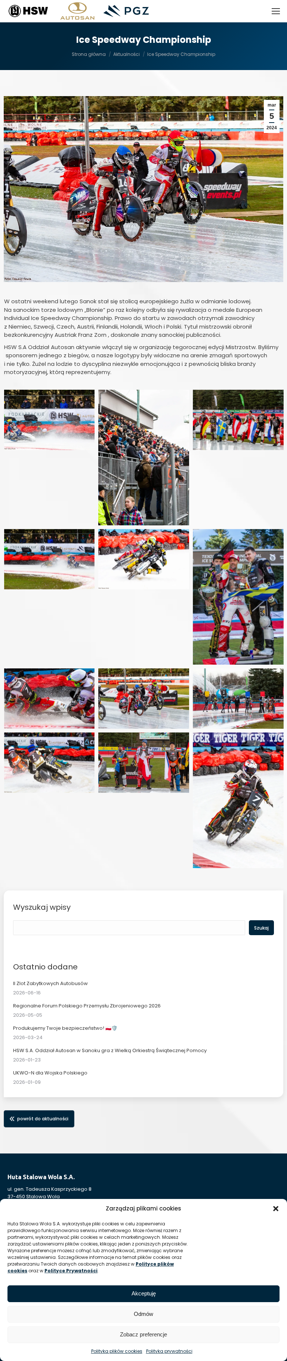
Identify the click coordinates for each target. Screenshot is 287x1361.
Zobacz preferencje (143, 1334)
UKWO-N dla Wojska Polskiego (50, 1072)
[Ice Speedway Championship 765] (143, 698)
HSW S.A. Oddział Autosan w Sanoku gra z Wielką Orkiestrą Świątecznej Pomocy (110, 1050)
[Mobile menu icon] (275, 11)
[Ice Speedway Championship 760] (238, 420)
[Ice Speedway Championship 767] (49, 762)
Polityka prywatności (169, 1351)
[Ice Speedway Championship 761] (49, 559)
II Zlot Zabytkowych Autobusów (50, 983)
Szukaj (261, 928)
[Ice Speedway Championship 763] (238, 597)
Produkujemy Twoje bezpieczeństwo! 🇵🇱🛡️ (65, 1028)
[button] (276, 1208)
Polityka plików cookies (116, 1351)
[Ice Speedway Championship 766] (238, 698)
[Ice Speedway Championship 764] (49, 698)
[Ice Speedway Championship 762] (143, 559)
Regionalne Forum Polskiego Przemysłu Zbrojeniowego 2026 (87, 1005)
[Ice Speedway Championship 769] (238, 800)
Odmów (143, 1314)
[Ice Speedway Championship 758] (49, 420)
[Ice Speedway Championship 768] (143, 762)
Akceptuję (144, 1293)
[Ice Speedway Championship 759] (143, 457)
